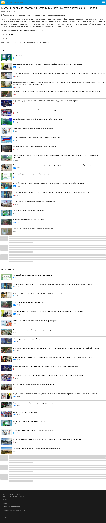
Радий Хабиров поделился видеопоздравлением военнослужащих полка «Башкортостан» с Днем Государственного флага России (59, 73)
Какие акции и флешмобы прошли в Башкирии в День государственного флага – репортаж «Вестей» (48, 110)
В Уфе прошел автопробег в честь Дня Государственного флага (35, 403)
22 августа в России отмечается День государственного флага (34, 201)
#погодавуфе (17, 55)
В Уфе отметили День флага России (25, 412)
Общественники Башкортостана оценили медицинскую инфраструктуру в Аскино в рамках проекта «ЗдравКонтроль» (54, 165)
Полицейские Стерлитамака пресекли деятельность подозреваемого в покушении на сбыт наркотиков (48, 183)
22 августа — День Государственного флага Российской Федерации (36, 137)
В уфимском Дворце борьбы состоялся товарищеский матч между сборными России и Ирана (45, 101)
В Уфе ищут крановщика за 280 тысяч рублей (28, 210)
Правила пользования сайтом (13, 514)
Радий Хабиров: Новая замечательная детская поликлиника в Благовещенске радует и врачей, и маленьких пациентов (55, 394)
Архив (4, 517)
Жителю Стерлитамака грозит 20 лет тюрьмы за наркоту (33, 229)
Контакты (5, 503)
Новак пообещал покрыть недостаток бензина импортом (32, 174)
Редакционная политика (11, 507)
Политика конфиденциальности (13, 510)
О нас (4, 500)
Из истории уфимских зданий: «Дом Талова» (28, 219)
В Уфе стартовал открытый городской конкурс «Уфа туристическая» (36, 330)
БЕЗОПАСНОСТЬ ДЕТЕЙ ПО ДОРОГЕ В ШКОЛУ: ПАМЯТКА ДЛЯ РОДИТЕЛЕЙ (41, 293)
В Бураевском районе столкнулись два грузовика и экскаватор (34, 146)
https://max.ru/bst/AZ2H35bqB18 (30, 30)
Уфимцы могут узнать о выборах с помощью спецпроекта (33, 128)
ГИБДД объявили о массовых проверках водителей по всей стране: (36, 448)
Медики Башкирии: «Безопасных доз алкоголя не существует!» (35, 321)
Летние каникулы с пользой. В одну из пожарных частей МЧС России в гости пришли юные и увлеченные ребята (52, 357)
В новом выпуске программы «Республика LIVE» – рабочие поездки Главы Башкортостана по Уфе (47, 439)
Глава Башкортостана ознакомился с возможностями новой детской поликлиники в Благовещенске (47, 64)
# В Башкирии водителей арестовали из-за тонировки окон (33, 384)
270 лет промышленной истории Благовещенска (30, 339)
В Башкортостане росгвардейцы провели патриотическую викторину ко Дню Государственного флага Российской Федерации (56, 91)
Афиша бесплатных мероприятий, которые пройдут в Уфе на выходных (38, 119)
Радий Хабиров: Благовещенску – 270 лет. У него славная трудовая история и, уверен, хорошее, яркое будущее (52, 192)
